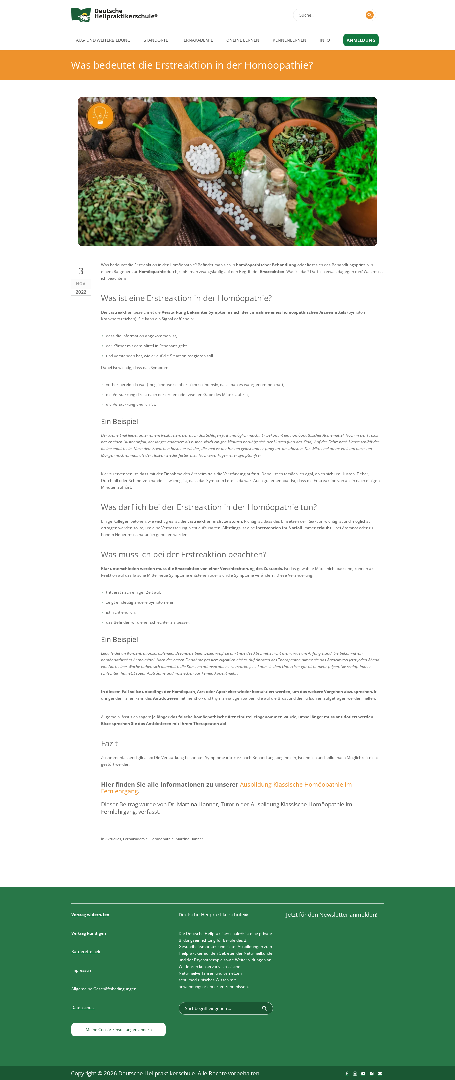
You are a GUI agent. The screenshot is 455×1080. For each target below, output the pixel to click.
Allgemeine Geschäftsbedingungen (103, 989)
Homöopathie (162, 838)
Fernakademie (135, 838)
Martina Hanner (189, 838)
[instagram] (355, 1073)
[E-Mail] (380, 1073)
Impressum (81, 970)
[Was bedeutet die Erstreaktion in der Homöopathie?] (227, 185)
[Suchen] (370, 15)
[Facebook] (346, 1073)
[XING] (371, 1073)
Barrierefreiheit (85, 951)
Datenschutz (83, 1007)
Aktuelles (113, 838)
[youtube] (363, 1073)
